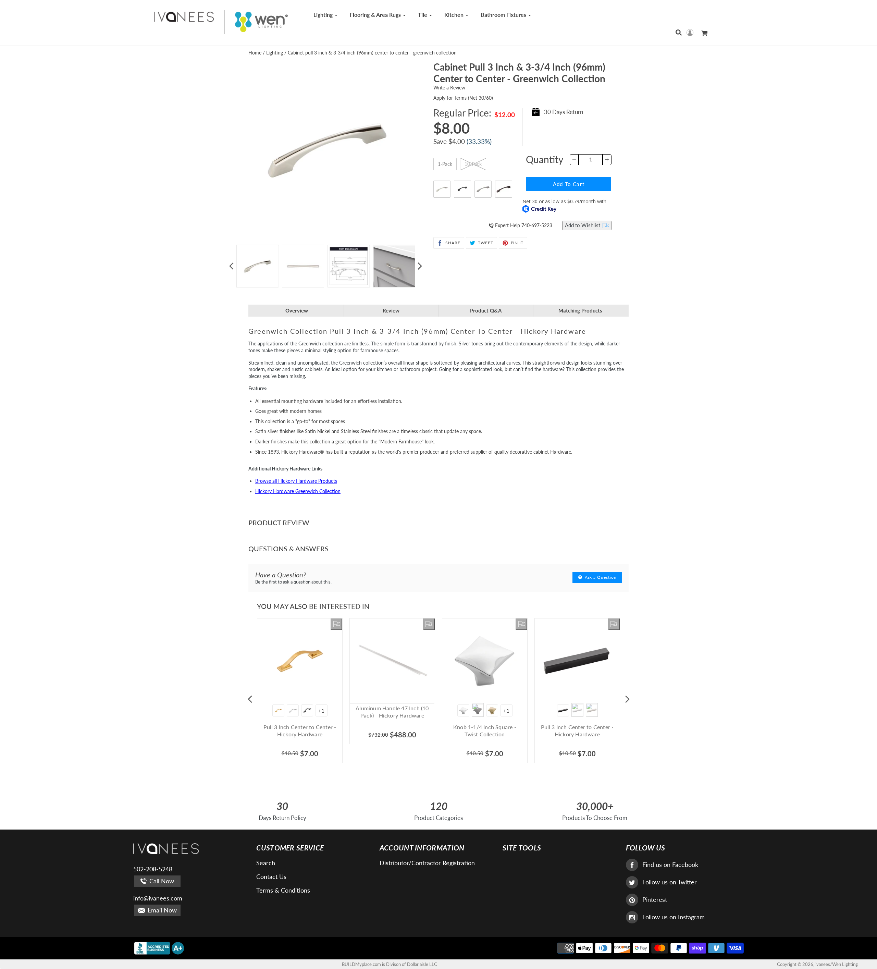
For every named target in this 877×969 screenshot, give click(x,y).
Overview (296, 310)
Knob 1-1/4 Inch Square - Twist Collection (484, 730)
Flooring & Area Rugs (376, 14)
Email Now (161, 910)
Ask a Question (600, 577)
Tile (423, 14)
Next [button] (420, 266)
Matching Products (580, 310)
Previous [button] (231, 266)
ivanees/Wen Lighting (836, 964)
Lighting (323, 14)
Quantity (544, 159)
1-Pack (445, 164)
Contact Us (271, 876)
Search (265, 863)
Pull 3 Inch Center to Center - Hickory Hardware (299, 730)
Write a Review (449, 87)
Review (391, 310)
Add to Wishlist (583, 225)
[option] (257, 266)
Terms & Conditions (283, 890)
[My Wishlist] (336, 624)
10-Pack (473, 164)
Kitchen (454, 14)
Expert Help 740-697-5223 (523, 225)
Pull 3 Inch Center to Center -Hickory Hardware (577, 730)
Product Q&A (486, 310)
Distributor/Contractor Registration (427, 863)
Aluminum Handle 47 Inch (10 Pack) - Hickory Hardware (392, 712)
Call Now (161, 881)
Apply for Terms (463, 98)
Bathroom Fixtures (504, 14)
